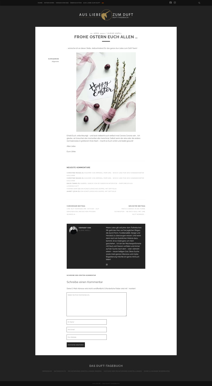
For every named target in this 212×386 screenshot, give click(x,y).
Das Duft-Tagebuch (106, 365)
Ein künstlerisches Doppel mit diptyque (99, 189)
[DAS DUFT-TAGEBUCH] (106, 20)
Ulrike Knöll (114, 33)
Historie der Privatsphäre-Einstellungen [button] (123, 371)
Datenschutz (60, 371)
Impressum (47, 371)
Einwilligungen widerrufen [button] (157, 371)
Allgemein (55, 61)
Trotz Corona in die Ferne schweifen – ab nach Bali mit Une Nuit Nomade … (130, 211)
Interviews (49, 3)
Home (40, 3)
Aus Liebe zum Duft (91, 3)
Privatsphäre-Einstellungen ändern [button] (84, 371)
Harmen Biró (72, 189)
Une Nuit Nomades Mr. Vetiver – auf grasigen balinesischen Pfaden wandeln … (83, 211)
